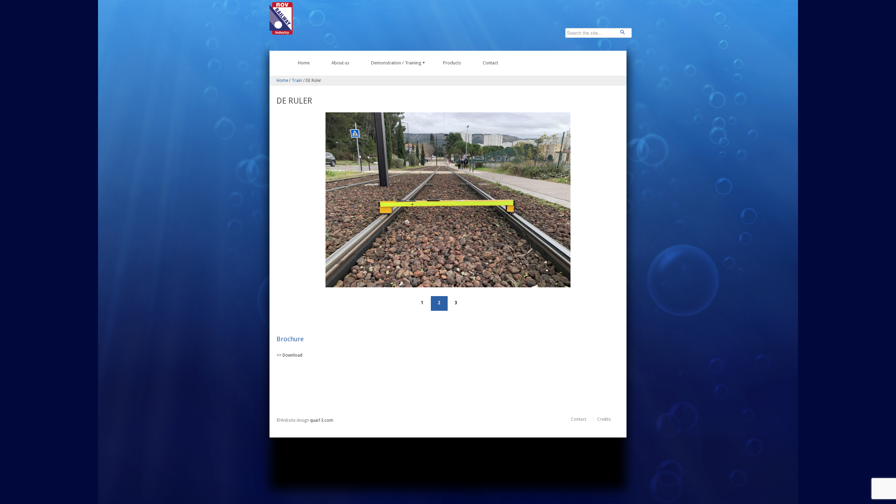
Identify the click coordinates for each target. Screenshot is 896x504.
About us (340, 62)
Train (297, 80)
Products (452, 62)
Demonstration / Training (396, 62)
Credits (604, 419)
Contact (490, 62)
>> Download (289, 355)
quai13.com (321, 420)
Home (304, 62)
